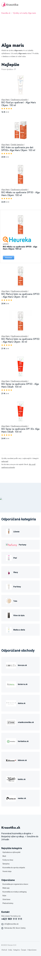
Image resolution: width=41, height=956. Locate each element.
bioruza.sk (22, 665)
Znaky (10, 950)
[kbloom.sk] (11, 760)
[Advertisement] (20, 27)
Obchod (4, 950)
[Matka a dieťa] (9, 629)
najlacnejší (4, 461)
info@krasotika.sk (11, 924)
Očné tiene (6, 899)
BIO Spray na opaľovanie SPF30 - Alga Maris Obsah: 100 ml (20, 385)
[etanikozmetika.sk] (11, 722)
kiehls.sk (22, 779)
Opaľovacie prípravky (19, 100)
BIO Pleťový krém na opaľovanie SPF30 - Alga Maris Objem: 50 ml (20, 295)
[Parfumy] (11, 545)
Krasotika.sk (5, 13)
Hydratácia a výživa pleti (11, 852)
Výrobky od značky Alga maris (24, 13)
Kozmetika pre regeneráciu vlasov (15, 884)
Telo (15, 601)
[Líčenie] (9, 531)
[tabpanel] (20, 253)
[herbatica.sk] (11, 741)
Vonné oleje (7, 871)
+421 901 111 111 (11, 919)
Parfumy (22, 545)
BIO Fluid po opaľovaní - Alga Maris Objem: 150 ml (18, 104)
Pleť (15, 558)
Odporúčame (31, 950)
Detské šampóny (17, 145)
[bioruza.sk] (11, 665)
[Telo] (9, 601)
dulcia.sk (21, 703)
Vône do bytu (18, 615)
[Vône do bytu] (9, 615)
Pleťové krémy (8, 903)
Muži (4, 856)
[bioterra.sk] (11, 684)
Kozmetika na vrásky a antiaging (15, 892)
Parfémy (17, 587)
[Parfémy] (9, 586)
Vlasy (15, 572)
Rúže (4, 896)
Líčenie (16, 532)
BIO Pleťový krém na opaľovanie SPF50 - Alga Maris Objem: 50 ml (20, 340)
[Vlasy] (9, 572)
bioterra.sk (22, 684)
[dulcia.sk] (11, 703)
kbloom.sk (22, 760)
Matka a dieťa (19, 630)
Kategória (16, 950)
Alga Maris (5, 100)
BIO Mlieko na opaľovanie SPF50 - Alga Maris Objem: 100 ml (20, 194)
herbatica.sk (23, 741)
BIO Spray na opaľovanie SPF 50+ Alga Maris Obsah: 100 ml (20, 430)
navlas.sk (22, 798)
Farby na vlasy (8, 860)
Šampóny (6, 864)
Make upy (6, 888)
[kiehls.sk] (11, 779)
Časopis (23, 950)
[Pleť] (9, 558)
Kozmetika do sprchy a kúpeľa (14, 868)
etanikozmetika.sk (26, 722)
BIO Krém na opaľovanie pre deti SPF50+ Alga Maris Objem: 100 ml (18, 149)
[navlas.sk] (11, 798)
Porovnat (8, 258)
